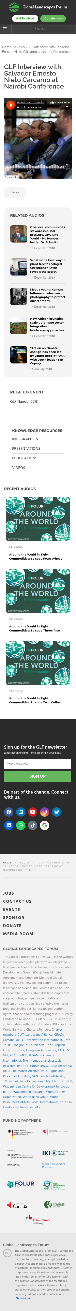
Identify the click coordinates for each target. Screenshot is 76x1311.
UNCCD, (58, 1081)
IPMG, (45, 1066)
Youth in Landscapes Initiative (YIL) (37, 1105)
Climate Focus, (14, 1040)
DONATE (12, 926)
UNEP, (68, 1081)
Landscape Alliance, (40, 1034)
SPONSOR (14, 918)
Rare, (45, 1071)
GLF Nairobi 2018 (24, 402)
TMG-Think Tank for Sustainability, (27, 1081)
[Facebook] (8, 812)
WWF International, (46, 1102)
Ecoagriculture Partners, (29, 1045)
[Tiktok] (32, 825)
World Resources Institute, (31, 1099)
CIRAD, (59, 1034)
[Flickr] (8, 825)
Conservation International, (44, 1040)
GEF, (6, 1055)
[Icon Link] (44, 825)
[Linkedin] (20, 812)
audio (24, 863)
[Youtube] (32, 812)
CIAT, (21, 1034)
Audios (19, 47)
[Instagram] (44, 812)
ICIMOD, (23, 1055)
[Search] (70, 29)
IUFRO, (8, 1071)
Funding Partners (22, 1121)
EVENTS (11, 909)
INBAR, (35, 1066)
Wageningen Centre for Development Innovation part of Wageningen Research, (37, 1089)
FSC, (68, 1050)
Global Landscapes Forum (44, 7)
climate (15, 192)
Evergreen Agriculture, (42, 1050)
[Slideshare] (56, 812)
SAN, (36, 1076)
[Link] (14, 7)
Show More (23, 1299)
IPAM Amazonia (61, 1066)
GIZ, (13, 1055)
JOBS (8, 893)
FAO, (61, 1050)
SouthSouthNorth (52, 1076)
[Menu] (5, 29)
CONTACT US (17, 901)
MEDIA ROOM (18, 934)
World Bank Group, (36, 1097)
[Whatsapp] (20, 825)
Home (6, 47)
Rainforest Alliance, (27, 1071)
